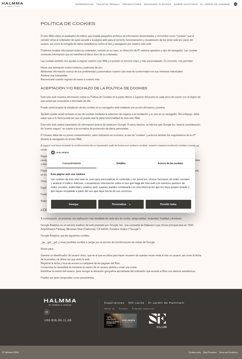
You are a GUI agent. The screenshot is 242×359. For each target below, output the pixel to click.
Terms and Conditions (228, 352)
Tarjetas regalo (108, 4)
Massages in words (157, 4)
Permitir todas (168, 204)
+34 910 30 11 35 (58, 319)
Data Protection (210, 352)
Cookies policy (195, 352)
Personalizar (119, 204)
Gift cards (136, 302)
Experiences (114, 302)
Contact (123, 308)
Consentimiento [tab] (71, 163)
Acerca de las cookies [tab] (170, 163)
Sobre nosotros (186, 4)
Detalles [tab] (121, 163)
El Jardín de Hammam (166, 302)
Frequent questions (143, 308)
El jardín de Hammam (215, 4)
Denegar (74, 204)
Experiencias (84, 4)
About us (109, 308)
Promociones (131, 4)
